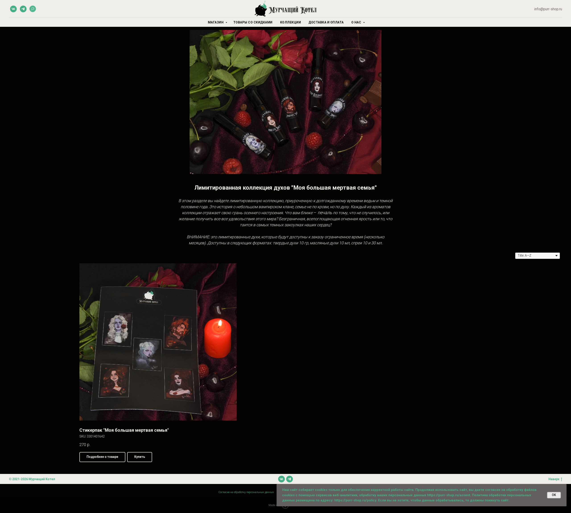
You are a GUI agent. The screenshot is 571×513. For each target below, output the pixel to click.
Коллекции (290, 22)
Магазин (216, 22)
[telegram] (23, 9)
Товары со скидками (253, 22)
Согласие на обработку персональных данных (246, 492)
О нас (356, 22)
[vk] (13, 9)
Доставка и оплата (326, 22)
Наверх (553, 479)
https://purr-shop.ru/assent (448, 495)
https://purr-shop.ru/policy (355, 500)
